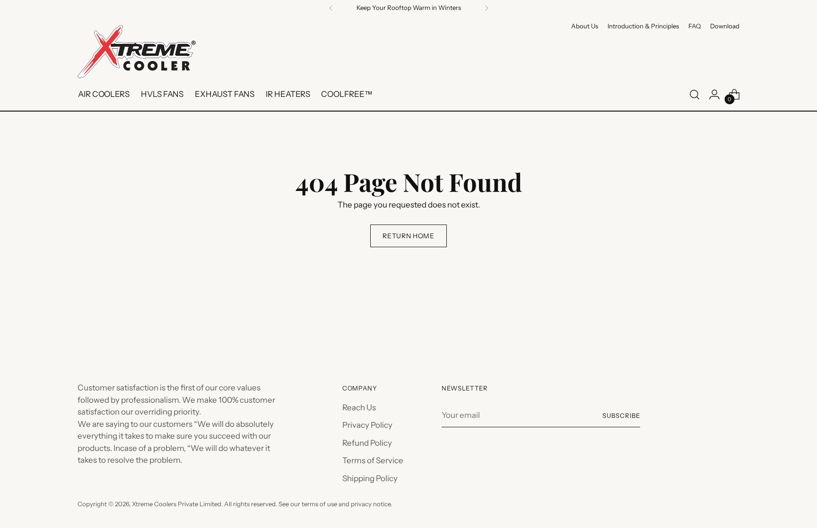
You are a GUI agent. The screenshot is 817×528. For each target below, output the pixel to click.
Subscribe (621, 415)
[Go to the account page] (714, 94)
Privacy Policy (367, 425)
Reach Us (359, 407)
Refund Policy (367, 443)
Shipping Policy (370, 478)
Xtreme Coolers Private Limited (176, 504)
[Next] (486, 8)
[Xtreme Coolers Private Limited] (137, 52)
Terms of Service (372, 460)
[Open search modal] (694, 94)
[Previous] (331, 8)
